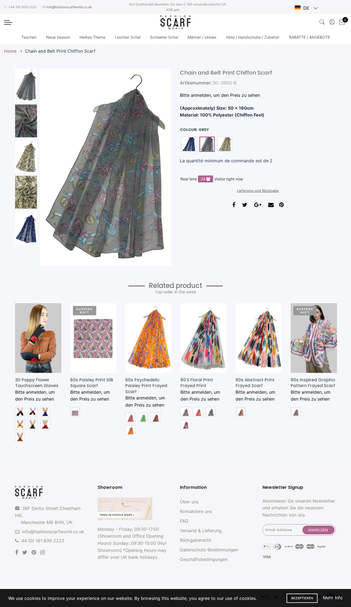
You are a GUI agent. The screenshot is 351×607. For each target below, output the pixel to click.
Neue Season (58, 37)
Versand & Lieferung (201, 530)
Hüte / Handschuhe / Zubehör (252, 37)
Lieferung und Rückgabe (258, 190)
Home (11, 51)
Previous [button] (53, 167)
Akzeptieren (302, 598)
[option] (105, 167)
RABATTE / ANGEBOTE (309, 37)
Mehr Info (333, 597)
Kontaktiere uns (196, 511)
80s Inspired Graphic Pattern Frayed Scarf (313, 382)
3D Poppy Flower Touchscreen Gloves (36, 382)
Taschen (28, 37)
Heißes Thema (92, 37)
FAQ (184, 521)
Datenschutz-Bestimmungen (209, 549)
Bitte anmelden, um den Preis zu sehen (220, 95)
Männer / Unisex (202, 37)
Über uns (189, 501)
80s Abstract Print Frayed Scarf (255, 382)
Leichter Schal (127, 37)
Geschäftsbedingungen (204, 559)
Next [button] (157, 167)
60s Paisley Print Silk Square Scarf (91, 382)
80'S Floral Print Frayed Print (196, 382)
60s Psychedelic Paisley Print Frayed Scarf (146, 386)
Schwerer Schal (164, 37)
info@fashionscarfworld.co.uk (53, 531)
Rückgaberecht (195, 540)
